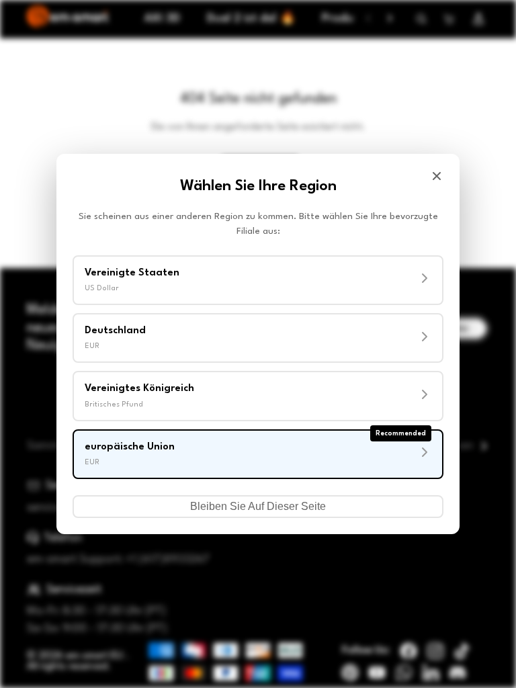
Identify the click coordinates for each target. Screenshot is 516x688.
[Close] (437, 176)
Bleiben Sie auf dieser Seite (258, 506)
